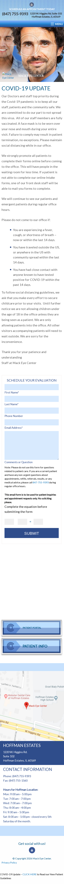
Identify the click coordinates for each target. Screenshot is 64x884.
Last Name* (11, 404)
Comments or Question (19, 462)
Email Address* (14, 427)
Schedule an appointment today (32, 9)
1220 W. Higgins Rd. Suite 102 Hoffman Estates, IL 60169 (46, 15)
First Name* (12, 392)
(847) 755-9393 (15, 13)
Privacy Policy (9, 862)
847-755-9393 (41, 482)
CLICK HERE (30, 874)
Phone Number (14, 416)
